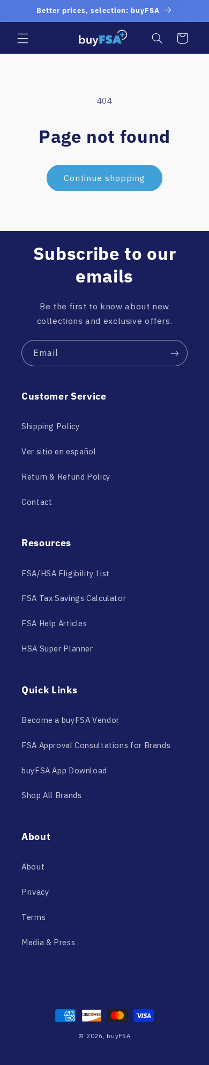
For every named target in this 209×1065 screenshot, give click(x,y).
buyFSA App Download (64, 770)
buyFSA (118, 1036)
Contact (36, 502)
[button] (22, 38)
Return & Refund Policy (65, 477)
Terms (33, 917)
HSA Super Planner (57, 648)
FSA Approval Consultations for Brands (95, 745)
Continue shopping (105, 177)
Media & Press (48, 942)
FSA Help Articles (54, 623)
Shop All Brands (51, 795)
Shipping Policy (50, 426)
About (32, 866)
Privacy (35, 892)
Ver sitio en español (58, 451)
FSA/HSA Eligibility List (65, 573)
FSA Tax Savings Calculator (73, 598)
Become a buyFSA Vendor (70, 720)
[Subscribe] (174, 353)
